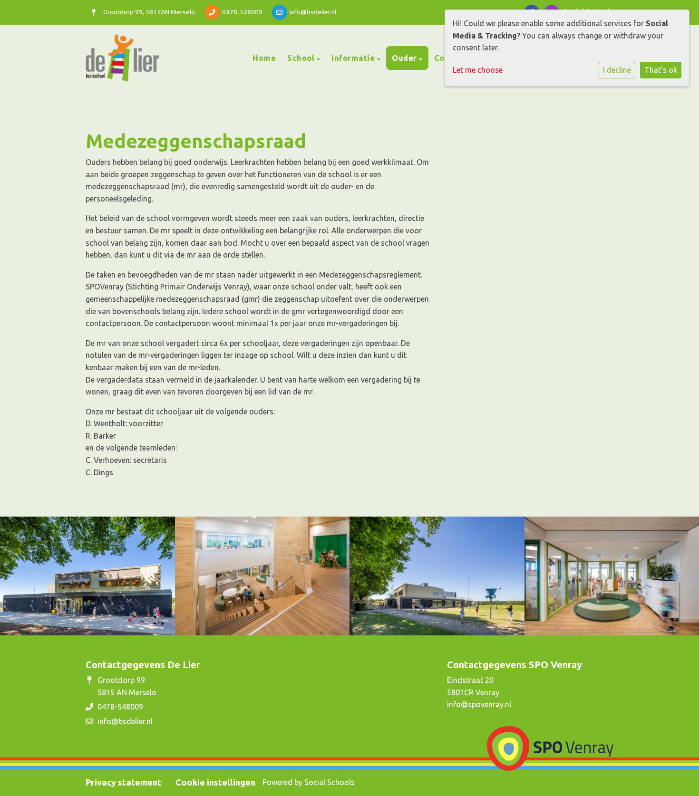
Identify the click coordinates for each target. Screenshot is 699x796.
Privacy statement (123, 782)
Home (264, 57)
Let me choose (478, 70)
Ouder (405, 57)
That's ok (660, 70)
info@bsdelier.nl (313, 12)
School (302, 57)
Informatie (354, 57)
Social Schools (329, 782)
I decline (617, 70)
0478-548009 (242, 12)
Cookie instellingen (215, 782)
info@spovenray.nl (479, 704)
